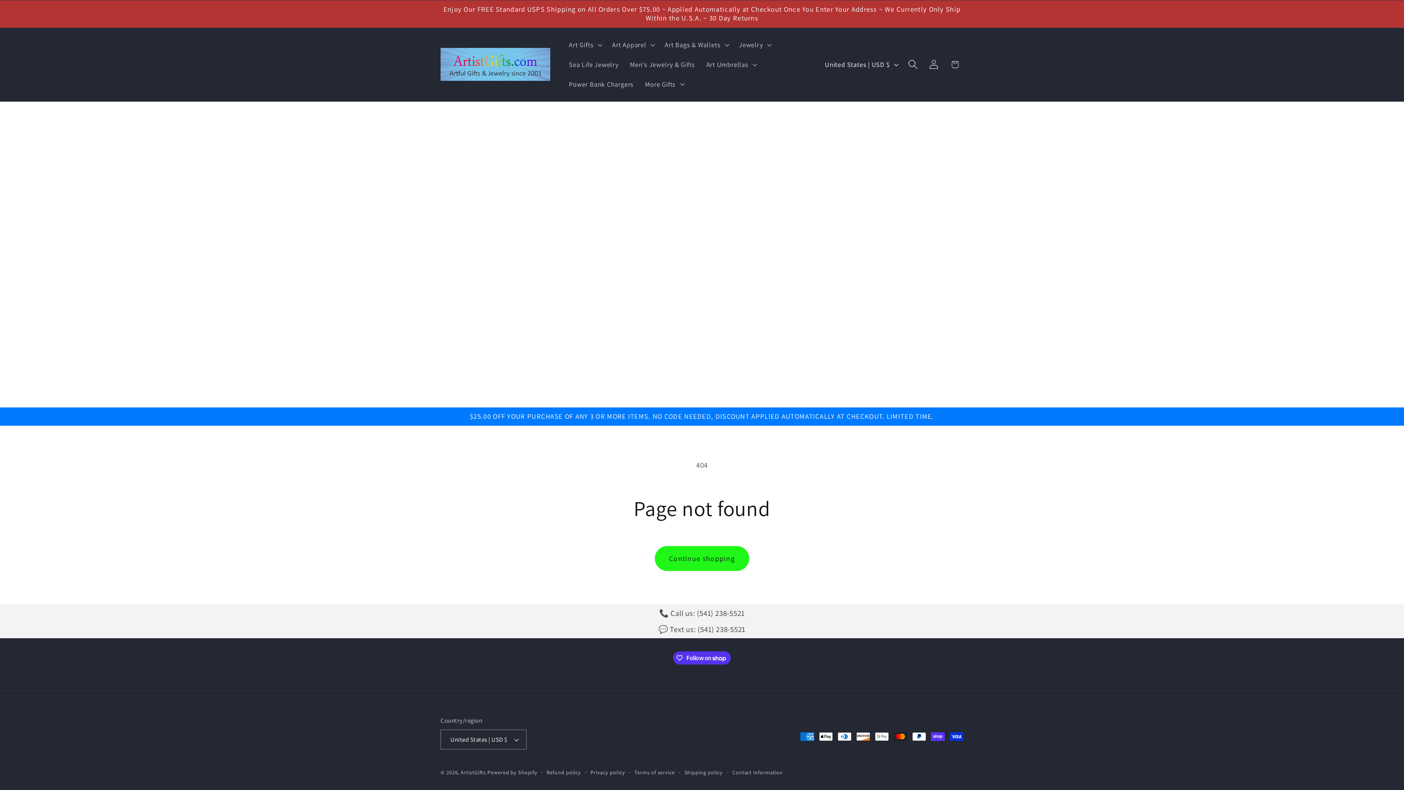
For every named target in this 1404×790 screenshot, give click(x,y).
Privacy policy (607, 772)
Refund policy (564, 772)
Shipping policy (703, 772)
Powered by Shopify (512, 772)
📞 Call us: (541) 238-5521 (702, 613)
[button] (585, 45)
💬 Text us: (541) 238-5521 (702, 629)
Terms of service (654, 772)
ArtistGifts (473, 772)
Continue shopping (702, 558)
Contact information (757, 772)
